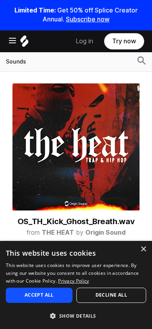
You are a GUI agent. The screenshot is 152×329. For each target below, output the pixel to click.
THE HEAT (58, 232)
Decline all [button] (111, 295)
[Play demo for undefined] (76, 147)
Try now (124, 41)
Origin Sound (105, 232)
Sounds (16, 61)
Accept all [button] (39, 295)
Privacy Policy (73, 281)
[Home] (24, 43)
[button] (76, 315)
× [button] (143, 249)
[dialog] (76, 285)
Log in (84, 41)
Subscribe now (88, 19)
